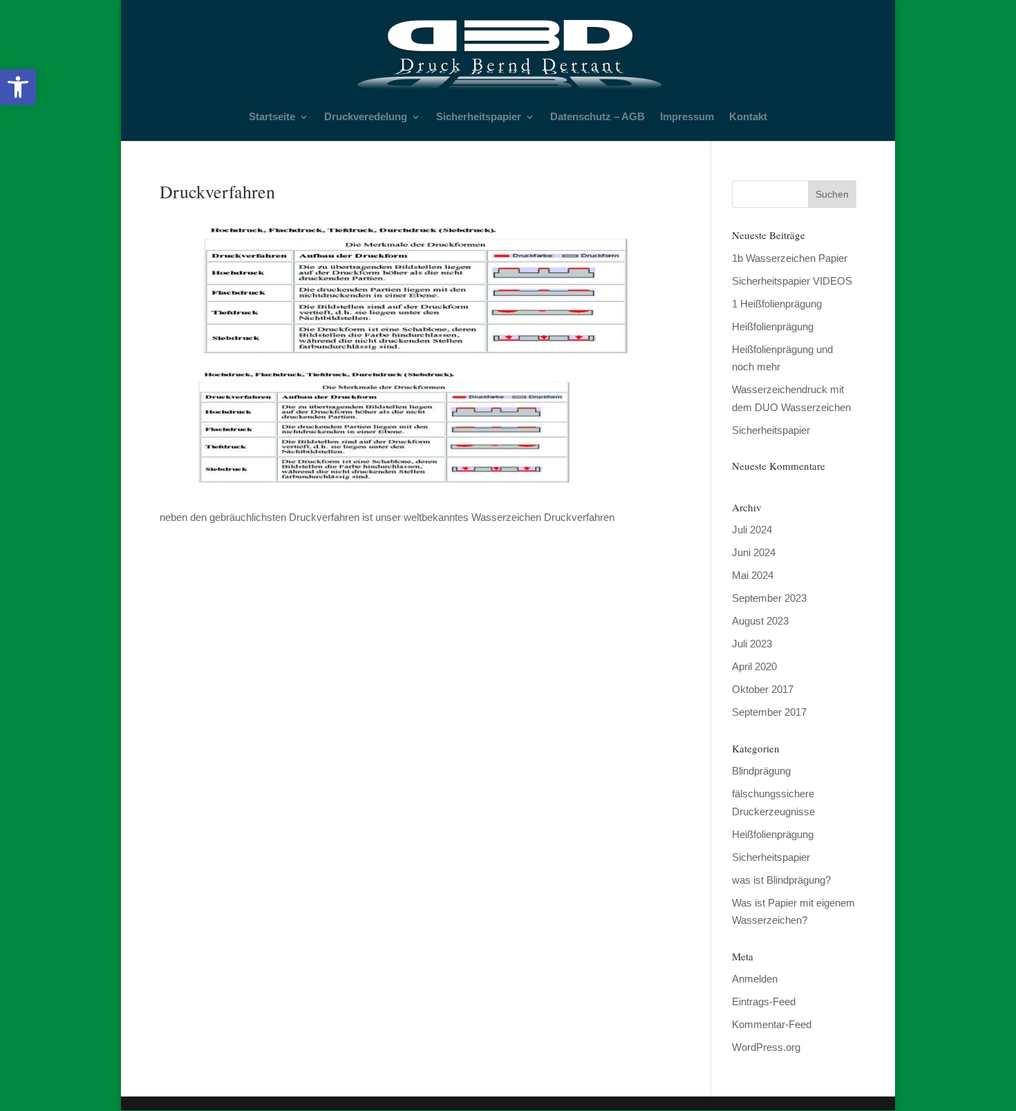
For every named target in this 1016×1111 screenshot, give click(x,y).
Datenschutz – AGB (597, 117)
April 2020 (754, 666)
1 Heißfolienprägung (777, 304)
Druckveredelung (365, 117)
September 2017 (769, 712)
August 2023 (760, 621)
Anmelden (755, 979)
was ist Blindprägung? (781, 880)
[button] (18, 87)
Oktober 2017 (762, 689)
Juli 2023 (752, 643)
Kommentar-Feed (771, 1024)
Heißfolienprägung (772, 326)
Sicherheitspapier (478, 117)
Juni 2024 (753, 552)
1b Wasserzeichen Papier (789, 258)
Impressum (687, 117)
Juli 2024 (752, 529)
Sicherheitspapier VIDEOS (792, 281)
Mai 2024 (752, 575)
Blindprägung (761, 771)
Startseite (272, 117)
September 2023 (769, 598)
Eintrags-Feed (764, 1001)
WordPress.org (766, 1047)
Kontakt (748, 117)
